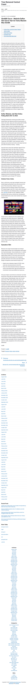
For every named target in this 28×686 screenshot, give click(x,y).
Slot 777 (14, 651)
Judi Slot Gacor (14, 635)
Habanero (14, 631)
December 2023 (4, 450)
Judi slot (3, 542)
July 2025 (3, 406)
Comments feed (14, 677)
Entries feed (14, 676)
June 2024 (3, 436)
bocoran (7, 351)
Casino (14, 626)
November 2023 (4, 452)
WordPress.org (14, 678)
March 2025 (3, 416)
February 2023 (4, 473)
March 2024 (3, 443)
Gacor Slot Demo (14, 628)
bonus (11, 351)
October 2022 (4, 482)
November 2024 (4, 425)
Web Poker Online (8, 32)
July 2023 (3, 462)
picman (17, 351)
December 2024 (4, 422)
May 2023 (3, 466)
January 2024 (4, 448)
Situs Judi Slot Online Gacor (14, 645)
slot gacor (3, 532)
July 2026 (3, 379)
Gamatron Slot (7, 34)
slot (2, 537)
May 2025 (3, 411)
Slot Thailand (14, 665)
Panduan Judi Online (14, 639)
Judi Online (14, 634)
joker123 (14, 633)
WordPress (11, 683)
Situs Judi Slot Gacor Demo (14, 643)
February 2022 (4, 496)
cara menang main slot (14, 625)
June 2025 (3, 409)
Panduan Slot (14, 641)
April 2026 (3, 386)
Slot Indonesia (14, 659)
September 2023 (4, 457)
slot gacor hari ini (4, 526)
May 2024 (3, 439)
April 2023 (3, 469)
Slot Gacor (14, 657)
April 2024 (3, 441)
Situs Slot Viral (14, 649)
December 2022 (4, 478)
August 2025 (4, 404)
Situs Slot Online (14, 647)
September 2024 (4, 429)
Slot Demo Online (14, 654)
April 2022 (3, 492)
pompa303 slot (4, 539)
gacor (14, 351)
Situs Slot (14, 646)
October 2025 (4, 399)
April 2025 (3, 413)
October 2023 (4, 455)
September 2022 (4, 485)
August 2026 (4, 376)
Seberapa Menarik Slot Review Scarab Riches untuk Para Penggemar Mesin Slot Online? (12, 513)
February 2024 (4, 446)
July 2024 (3, 434)
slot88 (7, 349)
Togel (14, 669)
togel (2, 529)
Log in (14, 674)
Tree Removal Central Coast (15, 682)
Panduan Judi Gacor (14, 638)
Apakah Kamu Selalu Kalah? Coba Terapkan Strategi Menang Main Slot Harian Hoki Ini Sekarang (13, 506)
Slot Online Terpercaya (14, 662)
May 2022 (3, 489)
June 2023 (3, 464)
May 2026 (3, 383)
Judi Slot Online (14, 637)
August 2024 (4, 432)
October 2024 (4, 427)
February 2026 (4, 390)
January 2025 (4, 420)
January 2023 (4, 476)
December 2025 (4, 395)
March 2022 (3, 494)
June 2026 (3, 381)
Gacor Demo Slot (14, 627)
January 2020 (4, 499)
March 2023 (3, 471)
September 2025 (4, 402)
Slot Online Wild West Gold (10, 36)
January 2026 (4, 393)
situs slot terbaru (4, 534)
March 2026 (3, 388)
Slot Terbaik (14, 663)
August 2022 (4, 487)
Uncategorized (14, 670)
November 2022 (4, 480)
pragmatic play (14, 642)
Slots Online (14, 667)
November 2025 (4, 397)
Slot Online (14, 661)
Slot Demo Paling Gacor (14, 655)
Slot (14, 650)
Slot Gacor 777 (14, 658)
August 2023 (4, 459)
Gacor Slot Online (14, 630)
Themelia (17, 683)
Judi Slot (5, 192)
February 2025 (4, 418)
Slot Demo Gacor (14, 653)
